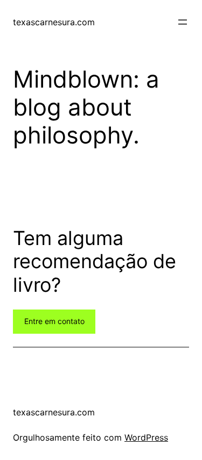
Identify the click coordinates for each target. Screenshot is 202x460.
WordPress (146, 437)
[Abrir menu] (182, 22)
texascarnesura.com (54, 22)
